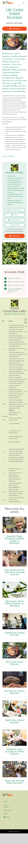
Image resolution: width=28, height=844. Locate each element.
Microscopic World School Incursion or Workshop (14, 603)
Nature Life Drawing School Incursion (14, 781)
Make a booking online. (8, 156)
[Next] (26, 253)
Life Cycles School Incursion (14, 662)
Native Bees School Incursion (14, 721)
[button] (14, 278)
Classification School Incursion (15, 633)
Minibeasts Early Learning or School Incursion (14, 751)
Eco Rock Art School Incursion (14, 692)
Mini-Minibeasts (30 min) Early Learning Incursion (14, 572)
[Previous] (3, 253)
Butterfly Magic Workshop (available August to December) (14, 539)
